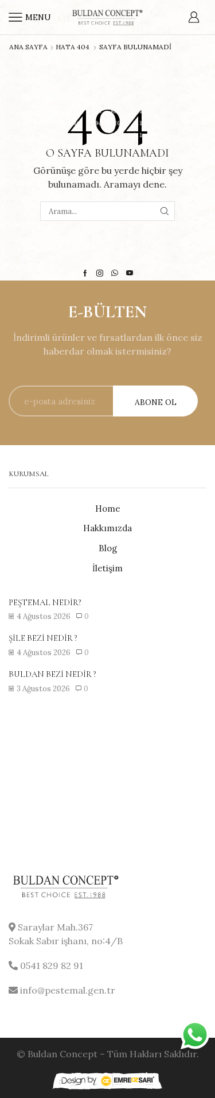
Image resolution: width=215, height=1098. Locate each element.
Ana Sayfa (28, 47)
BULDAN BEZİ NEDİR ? (52, 674)
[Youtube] (129, 273)
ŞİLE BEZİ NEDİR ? (43, 638)
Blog (108, 548)
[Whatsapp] (114, 273)
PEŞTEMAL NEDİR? (45, 602)
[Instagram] (99, 273)
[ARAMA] (164, 211)
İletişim (107, 568)
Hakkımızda (107, 528)
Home (107, 508)
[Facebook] (85, 273)
